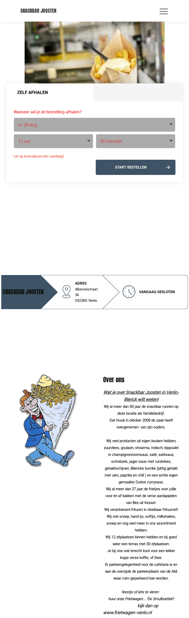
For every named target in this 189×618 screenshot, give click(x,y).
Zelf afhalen (32, 92)
